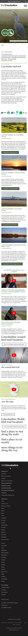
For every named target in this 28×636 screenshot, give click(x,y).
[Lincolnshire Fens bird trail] (14, 199)
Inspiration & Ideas (6, 485)
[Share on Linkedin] (8, 44)
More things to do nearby (6, 60)
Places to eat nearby (12, 58)
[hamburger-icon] (25, 6)
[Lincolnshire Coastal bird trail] (14, 162)
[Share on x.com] (11, 44)
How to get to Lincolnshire (7, 490)
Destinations (4, 499)
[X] (26, 1)
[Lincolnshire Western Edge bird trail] (14, 235)
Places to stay (4, 58)
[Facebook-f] (22, 1)
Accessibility (13, 1)
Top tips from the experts (6, 54)
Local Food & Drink (6, 488)
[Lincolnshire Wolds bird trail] (14, 125)
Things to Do (4, 471)
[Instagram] (24, 1)
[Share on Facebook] (6, 44)
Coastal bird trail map (6, 57)
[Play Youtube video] (14, 281)
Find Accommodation (6, 483)
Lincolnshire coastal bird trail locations (9, 55)
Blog (9, 1)
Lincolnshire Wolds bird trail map (18, 57)
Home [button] (2, 10)
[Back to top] (24, 457)
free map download (8, 414)
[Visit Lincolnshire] (10, 6)
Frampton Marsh (22, 55)
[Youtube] (7, 468)
